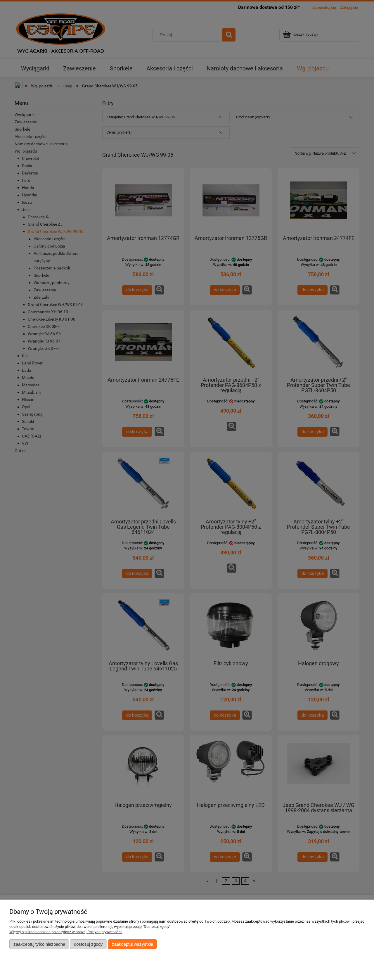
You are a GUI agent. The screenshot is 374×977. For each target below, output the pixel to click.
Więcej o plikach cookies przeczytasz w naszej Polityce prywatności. (65, 932)
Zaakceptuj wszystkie (132, 944)
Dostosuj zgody (88, 944)
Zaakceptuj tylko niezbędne (39, 944)
